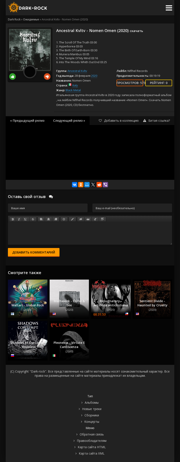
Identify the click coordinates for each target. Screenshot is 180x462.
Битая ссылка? (159, 120)
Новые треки (91, 409)
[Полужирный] (12, 219)
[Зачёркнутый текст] (33, 219)
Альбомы (92, 402)
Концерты (91, 421)
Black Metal (73, 90)
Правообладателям (91, 441)
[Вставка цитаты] (88, 219)
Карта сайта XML (91, 453)
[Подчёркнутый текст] (25, 219)
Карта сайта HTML (92, 447)
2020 (94, 76)
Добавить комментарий (33, 252)
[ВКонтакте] (74, 184)
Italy (75, 85)
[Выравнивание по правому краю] (55, 219)
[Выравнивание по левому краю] (41, 219)
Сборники (92, 415)
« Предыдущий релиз (27, 120)
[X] (93, 184)
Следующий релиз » (69, 120)
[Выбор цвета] (72, 219)
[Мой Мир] (87, 184)
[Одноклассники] (80, 184)
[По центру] (48, 219)
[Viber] (105, 184)
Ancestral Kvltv (77, 71)
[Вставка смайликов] (64, 219)
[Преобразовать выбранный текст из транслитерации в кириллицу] (95, 219)
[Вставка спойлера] (102, 219)
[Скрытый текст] (81, 219)
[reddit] (99, 184)
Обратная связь (92, 434)
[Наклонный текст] (19, 219)
